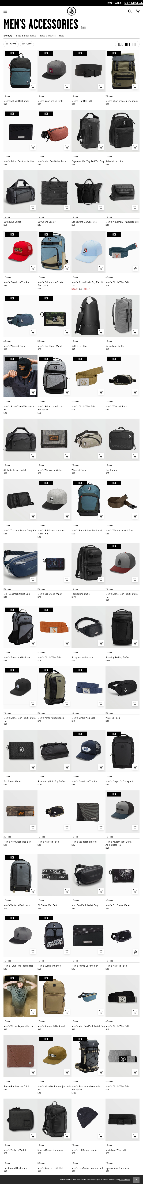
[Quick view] (33, 86)
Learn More (124, 1179)
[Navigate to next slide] (136, 274)
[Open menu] (5, 11)
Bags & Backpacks (26, 35)
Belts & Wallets (47, 35)
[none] (20, 92)
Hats (61, 35)
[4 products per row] (127, 44)
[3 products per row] (120, 44)
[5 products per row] (134, 44)
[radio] (7, 92)
